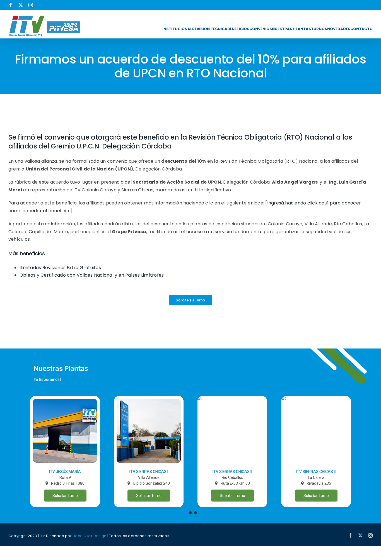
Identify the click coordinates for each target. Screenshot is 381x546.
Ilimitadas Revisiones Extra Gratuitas (60, 267)
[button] (65, 451)
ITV (42, 535)
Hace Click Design (89, 535)
